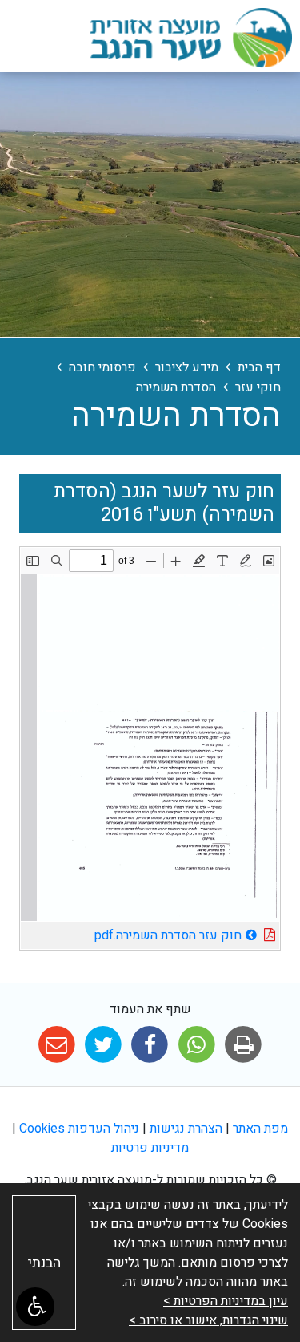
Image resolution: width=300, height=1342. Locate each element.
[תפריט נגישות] (35, 1306)
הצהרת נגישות (186, 1128)
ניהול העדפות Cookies (79, 1128)
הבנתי (44, 1263)
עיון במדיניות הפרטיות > (225, 1301)
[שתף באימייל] (56, 1045)
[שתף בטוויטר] (103, 1045)
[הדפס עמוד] (243, 1045)
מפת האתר (260, 1128)
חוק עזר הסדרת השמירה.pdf (131, 933)
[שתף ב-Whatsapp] (196, 1045)
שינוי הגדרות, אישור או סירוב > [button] (208, 1320)
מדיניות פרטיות (150, 1148)
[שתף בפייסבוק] (150, 1045)
